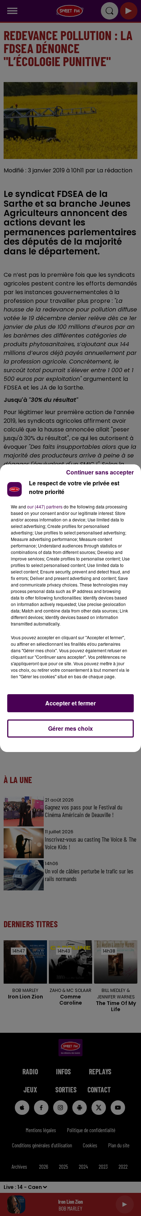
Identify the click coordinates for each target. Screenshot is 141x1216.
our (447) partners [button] (45, 506)
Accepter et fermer (70, 703)
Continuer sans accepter (100, 472)
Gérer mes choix (70, 728)
